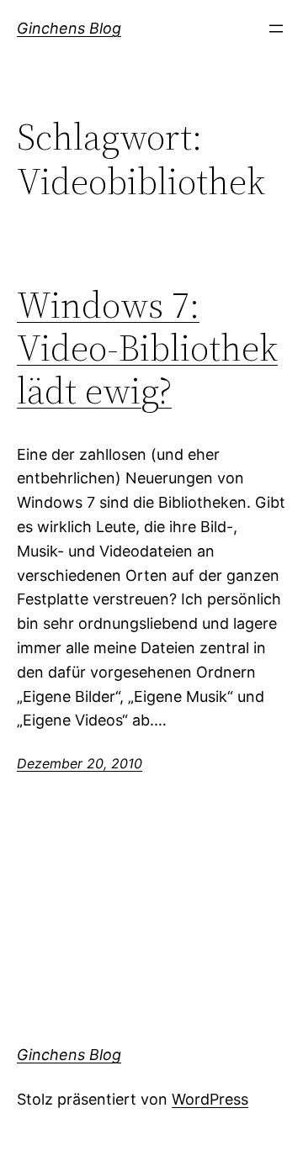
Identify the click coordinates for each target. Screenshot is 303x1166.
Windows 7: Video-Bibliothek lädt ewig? (147, 348)
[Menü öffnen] (276, 28)
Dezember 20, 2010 (79, 763)
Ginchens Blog (69, 28)
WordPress (210, 1099)
